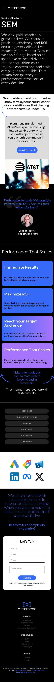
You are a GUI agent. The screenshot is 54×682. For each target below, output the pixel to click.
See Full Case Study (27, 150)
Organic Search (27, 623)
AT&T (27, 641)
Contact (27, 660)
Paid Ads (27, 625)
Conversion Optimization (27, 628)
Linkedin (27, 658)
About (27, 654)
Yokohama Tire (27, 644)
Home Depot (27, 647)
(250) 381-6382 (38, 670)
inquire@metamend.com (25, 672)
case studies (27, 635)
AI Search (27, 620)
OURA (27, 639)
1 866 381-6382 (20, 670)
